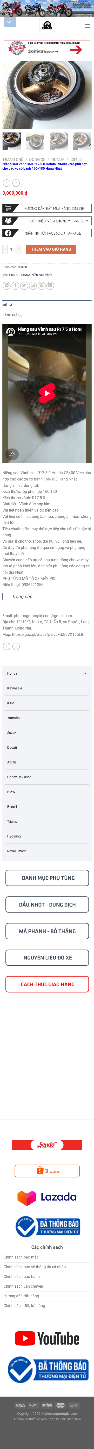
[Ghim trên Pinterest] (42, 286)
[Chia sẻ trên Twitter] (24, 286)
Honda (57, 159)
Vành (48, 275)
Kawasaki (14, 688)
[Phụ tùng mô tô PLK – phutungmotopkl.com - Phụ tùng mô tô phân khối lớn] (47, 25)
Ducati (12, 747)
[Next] (84, 95)
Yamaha (13, 718)
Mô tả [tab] (7, 305)
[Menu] (87, 26)
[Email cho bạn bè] (33, 286)
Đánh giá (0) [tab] (12, 315)
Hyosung (14, 836)
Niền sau (38, 275)
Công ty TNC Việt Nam (64, 1419)
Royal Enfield (17, 851)
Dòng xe (37, 159)
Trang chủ (12, 159)
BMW (11, 792)
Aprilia (12, 762)
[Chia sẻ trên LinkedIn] (50, 286)
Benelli (12, 807)
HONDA (25, 275)
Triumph (13, 821)
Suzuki (12, 733)
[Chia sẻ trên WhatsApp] (7, 286)
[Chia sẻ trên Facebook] (16, 286)
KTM (10, 703)
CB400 (76, 159)
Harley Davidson (19, 777)
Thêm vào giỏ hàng (51, 249)
